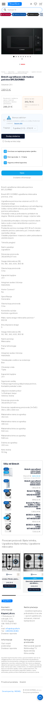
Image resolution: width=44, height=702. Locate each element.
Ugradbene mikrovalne (37, 71)
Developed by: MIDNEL (11, 691)
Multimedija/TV (30, 648)
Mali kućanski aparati (32, 646)
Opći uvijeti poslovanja (6, 644)
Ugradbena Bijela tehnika (23, 71)
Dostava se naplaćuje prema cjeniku (22, 151)
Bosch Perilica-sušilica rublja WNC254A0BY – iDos (32, 506)
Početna (3, 71)
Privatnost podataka (9, 682)
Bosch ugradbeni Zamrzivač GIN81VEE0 (33, 483)
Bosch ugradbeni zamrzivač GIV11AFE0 (33, 471)
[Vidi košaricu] (40, 4)
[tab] (13, 56)
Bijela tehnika (11, 71)
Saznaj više (18, 123)
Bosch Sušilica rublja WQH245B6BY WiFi (34, 494)
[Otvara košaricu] (40, 697)
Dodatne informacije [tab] (22, 177)
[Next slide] (41, 41)
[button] (35, 4)
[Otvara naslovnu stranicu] (18, 4)
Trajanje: (6, 128)
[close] (3, 4)
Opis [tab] (22, 173)
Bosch (15, 464)
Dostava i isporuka (9, 633)
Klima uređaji (29, 653)
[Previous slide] (3, 41)
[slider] (22, 595)
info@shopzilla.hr (12, 628)
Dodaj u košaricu (13, 136)
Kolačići (23, 682)
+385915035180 (12, 631)
